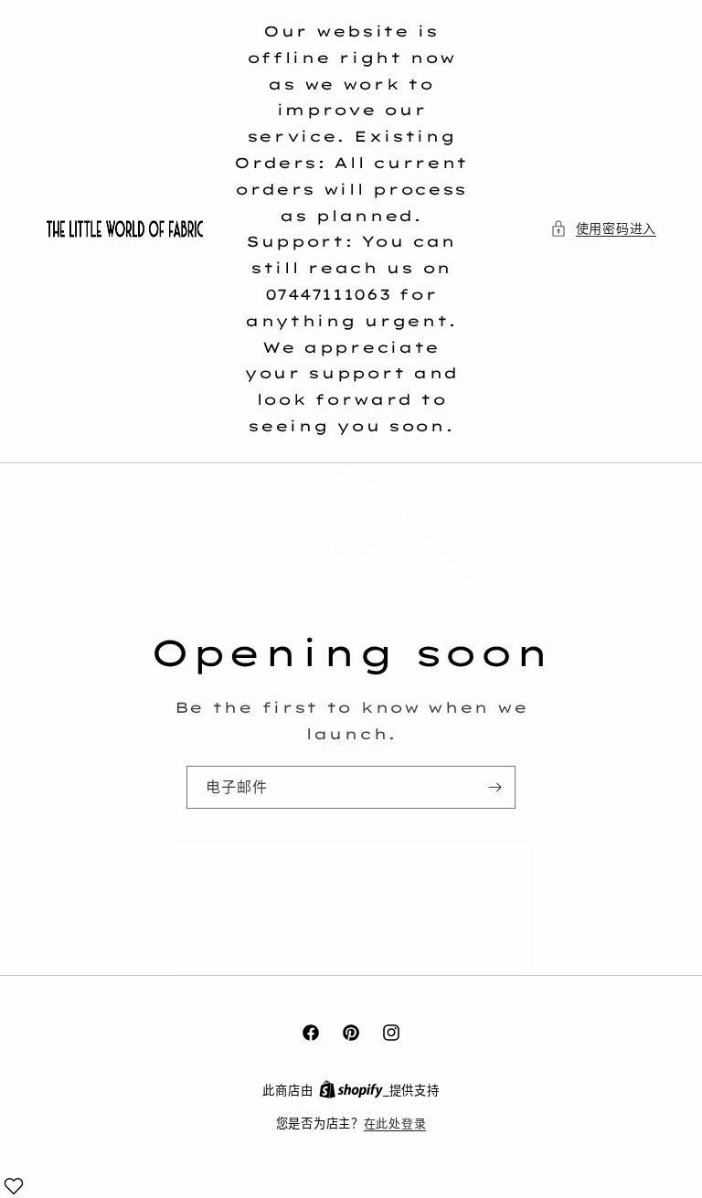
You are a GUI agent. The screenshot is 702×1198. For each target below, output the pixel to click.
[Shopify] (354, 1090)
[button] (603, 228)
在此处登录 (395, 1123)
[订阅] (494, 787)
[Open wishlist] (14, 1186)
